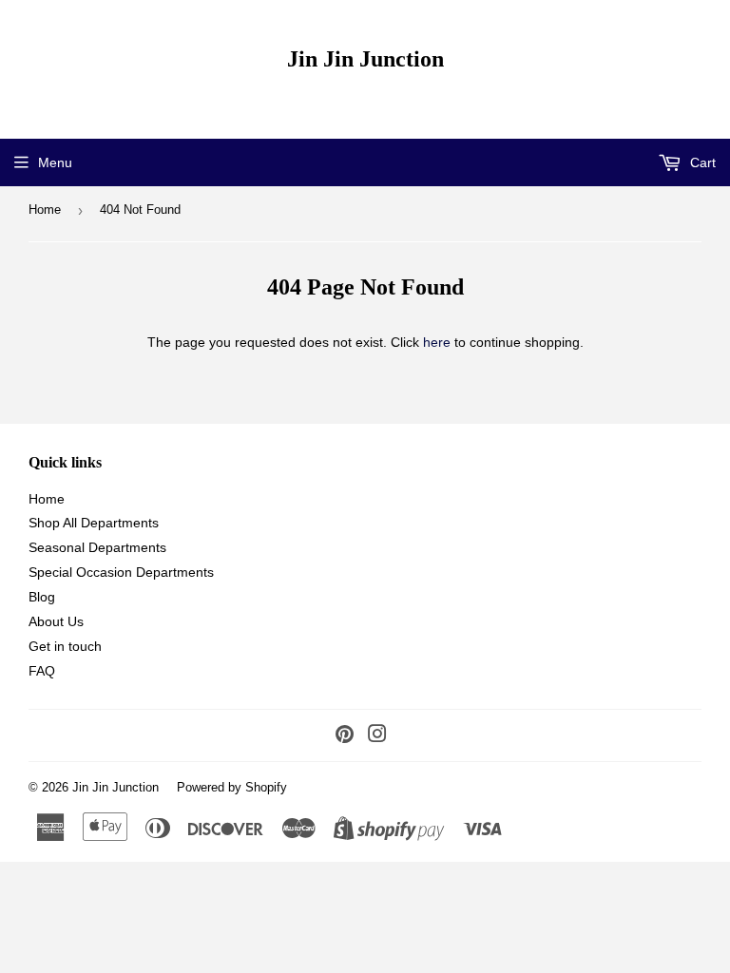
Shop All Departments (94, 522)
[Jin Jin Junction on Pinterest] (345, 736)
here (437, 342)
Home (45, 209)
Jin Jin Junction (365, 58)
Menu (55, 162)
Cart (701, 162)
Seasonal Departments (97, 547)
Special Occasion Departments (121, 572)
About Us (56, 621)
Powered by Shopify (232, 787)
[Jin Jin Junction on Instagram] (377, 736)
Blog (42, 596)
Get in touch (65, 646)
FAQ (42, 670)
